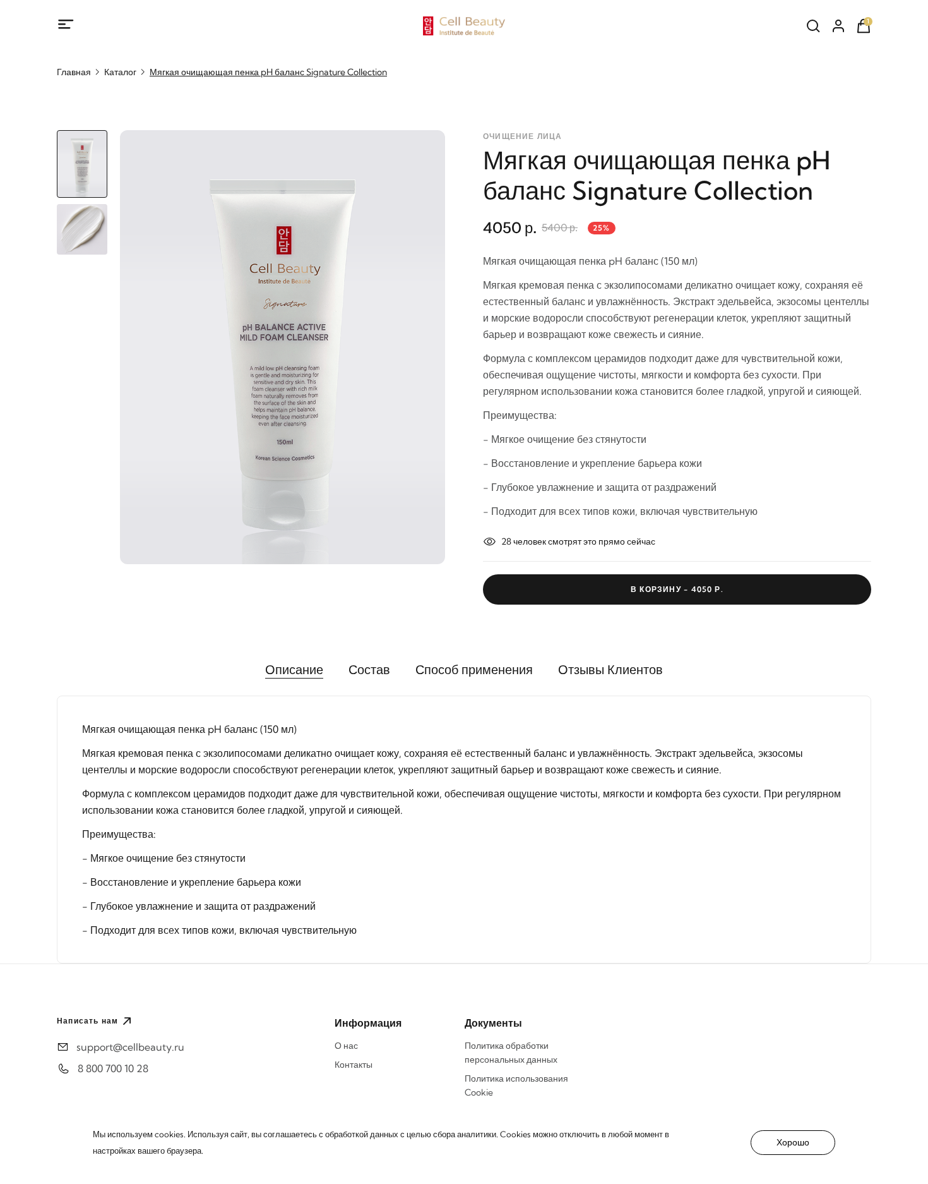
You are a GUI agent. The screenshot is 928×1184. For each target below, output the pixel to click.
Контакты (353, 1064)
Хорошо (792, 1142)
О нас (346, 1045)
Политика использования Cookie (516, 1085)
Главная (74, 72)
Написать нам (87, 1020)
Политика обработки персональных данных (511, 1052)
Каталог (120, 72)
